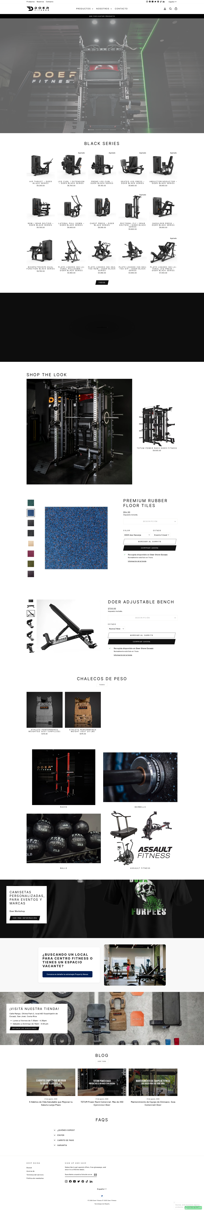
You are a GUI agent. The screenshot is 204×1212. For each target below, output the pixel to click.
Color (126, 530)
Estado (157, 530)
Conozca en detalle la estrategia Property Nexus (67, 974)
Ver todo (102, 1061)
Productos (31, 2)
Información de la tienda (137, 561)
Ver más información (25, 918)
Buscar (29, 1168)
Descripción (150, 521)
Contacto (49, 2)
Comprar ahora (150, 548)
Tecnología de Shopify (102, 1204)
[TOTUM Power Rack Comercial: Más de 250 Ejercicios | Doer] (102, 1082)
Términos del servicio (35, 1175)
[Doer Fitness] (102, 1018)
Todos (102, 282)
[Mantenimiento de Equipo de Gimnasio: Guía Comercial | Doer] (153, 1082)
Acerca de (31, 1171)
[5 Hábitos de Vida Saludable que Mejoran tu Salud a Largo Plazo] (51, 1082)
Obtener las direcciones (24, 1028)
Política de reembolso (35, 1178)
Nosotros (40, 2)
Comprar (102, 336)
